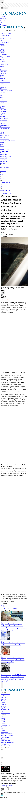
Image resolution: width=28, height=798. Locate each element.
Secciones (4, 19)
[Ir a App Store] (5, 771)
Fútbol (1, 96)
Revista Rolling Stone (5, 156)
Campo (2, 52)
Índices (2, 59)
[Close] (2, 683)
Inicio (3, 16)
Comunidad (3, 77)
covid (2, 605)
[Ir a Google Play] (5, 768)
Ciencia (2, 80)
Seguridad (3, 71)
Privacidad (10, 785)
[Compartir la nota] (2, 293)
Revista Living (3, 154)
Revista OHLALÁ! (4, 149)
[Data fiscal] (2, 795)
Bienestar (2, 78)
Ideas (1, 144)
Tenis (1, 99)
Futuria (2, 49)
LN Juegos (2, 106)
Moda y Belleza (4, 118)
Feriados (2, 113)
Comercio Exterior (5, 56)
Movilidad (2, 58)
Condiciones (4, 785)
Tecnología (3, 109)
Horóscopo (3, 111)
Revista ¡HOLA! (4, 151)
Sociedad (10, 194)
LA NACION (4, 194)
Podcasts (2, 116)
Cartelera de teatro (5, 127)
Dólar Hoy (2, 51)
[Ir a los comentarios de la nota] (4, 291)
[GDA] (5, 790)
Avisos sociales (4, 137)
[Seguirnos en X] (2, 754)
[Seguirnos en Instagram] (2, 758)
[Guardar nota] (2, 291)
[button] (14, 108)
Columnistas (3, 89)
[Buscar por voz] (25, 30)
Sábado (2, 142)
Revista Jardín (3, 158)
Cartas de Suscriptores (6, 90)
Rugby (1, 97)
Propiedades (3, 54)
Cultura (2, 75)
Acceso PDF (3, 132)
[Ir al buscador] (2, 10)
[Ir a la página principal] (14, 14)
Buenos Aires (3, 70)
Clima (1, 40)
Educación (3, 73)
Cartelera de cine (4, 125)
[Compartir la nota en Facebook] (2, 297)
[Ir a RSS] (2, 763)
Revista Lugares (4, 153)
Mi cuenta (4, 25)
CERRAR (2, 1)
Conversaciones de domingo (8, 141)
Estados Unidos (4, 65)
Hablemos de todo (5, 82)
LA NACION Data (4, 42)
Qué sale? (2, 123)
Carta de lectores (4, 139)
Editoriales (3, 87)
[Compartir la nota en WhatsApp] (4, 293)
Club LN (4, 23)
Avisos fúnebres (4, 135)
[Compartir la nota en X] (4, 297)
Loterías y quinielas (5, 115)
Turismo (2, 108)
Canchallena (3, 101)
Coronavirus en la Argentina (10, 608)
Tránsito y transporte (5, 39)
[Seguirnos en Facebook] (2, 749)
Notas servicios (7, 607)
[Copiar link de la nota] (2, 295)
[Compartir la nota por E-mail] (5, 297)
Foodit (3, 21)
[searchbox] (13, 30)
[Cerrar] (24, 28)
